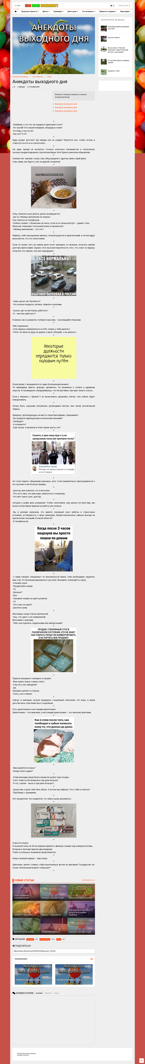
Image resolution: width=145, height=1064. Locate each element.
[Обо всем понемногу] (41, 6)
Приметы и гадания (107, 11)
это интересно (37, 77)
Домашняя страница (20, 77)
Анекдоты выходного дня (66, 104)
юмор (49, 77)
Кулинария (58, 11)
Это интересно (88, 11)
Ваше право (125, 11)
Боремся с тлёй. (114, 71)
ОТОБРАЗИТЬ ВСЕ (88, 880)
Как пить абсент (114, 37)
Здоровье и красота (29, 11)
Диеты (45, 11)
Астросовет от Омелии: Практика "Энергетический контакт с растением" (118, 50)
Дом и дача (72, 11)
